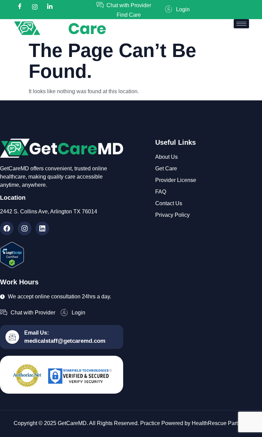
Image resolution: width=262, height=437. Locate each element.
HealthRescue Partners (220, 423)
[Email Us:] (12, 337)
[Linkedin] (42, 228)
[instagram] (35, 7)
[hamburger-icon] (241, 23)
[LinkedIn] (50, 7)
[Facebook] (20, 7)
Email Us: (36, 333)
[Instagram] (24, 228)
